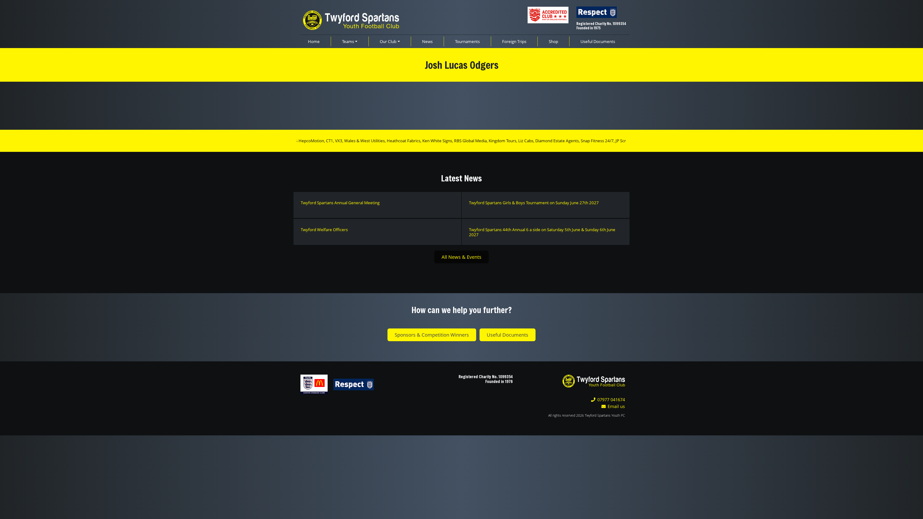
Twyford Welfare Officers (324, 229)
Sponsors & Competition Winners (432, 335)
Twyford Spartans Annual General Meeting (340, 202)
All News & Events (461, 257)
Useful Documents (507, 335)
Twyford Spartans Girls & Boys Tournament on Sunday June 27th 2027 (534, 202)
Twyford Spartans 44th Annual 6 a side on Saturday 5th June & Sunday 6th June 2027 (542, 232)
